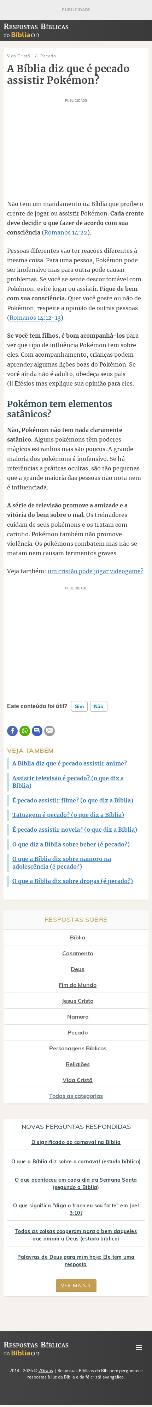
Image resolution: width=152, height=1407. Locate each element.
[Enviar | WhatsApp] (24, 731)
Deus (77, 969)
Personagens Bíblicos (77, 1048)
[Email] (49, 731)
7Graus (46, 1371)
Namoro (77, 1016)
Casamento (77, 953)
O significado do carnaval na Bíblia (76, 1142)
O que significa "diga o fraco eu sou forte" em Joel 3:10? (76, 1209)
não (99, 706)
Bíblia (77, 937)
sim (79, 706)
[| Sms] (37, 731)
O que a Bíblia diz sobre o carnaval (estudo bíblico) (76, 1161)
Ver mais (73, 1285)
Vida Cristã (78, 1079)
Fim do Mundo (78, 984)
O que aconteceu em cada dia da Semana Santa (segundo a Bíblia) (76, 1183)
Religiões (78, 1064)
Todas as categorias (76, 1095)
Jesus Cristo (77, 1000)
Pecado (78, 1032)
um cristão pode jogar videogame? (96, 571)
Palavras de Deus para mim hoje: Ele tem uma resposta (75, 1261)
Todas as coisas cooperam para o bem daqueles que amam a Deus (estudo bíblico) (76, 1235)
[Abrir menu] (138, 1347)
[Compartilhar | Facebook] (12, 731)
